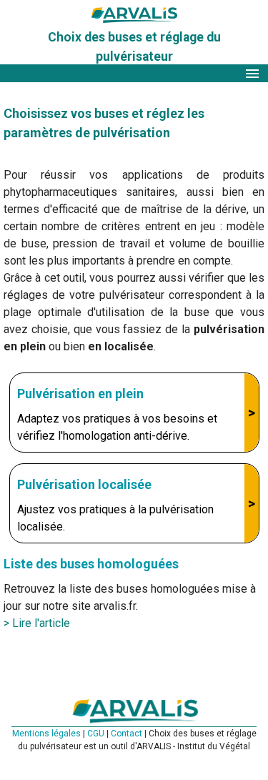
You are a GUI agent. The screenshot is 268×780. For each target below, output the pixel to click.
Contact (127, 734)
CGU (96, 734)
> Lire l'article (37, 623)
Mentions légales (47, 734)
